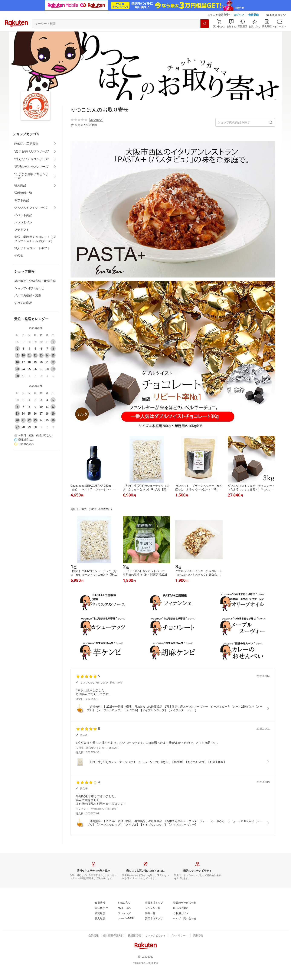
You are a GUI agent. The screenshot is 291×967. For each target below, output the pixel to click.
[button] (276, 14)
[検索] (204, 23)
